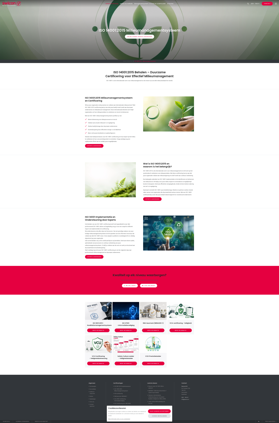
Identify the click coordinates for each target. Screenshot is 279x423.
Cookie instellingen (159, 416)
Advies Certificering (112, 4)
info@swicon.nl (185, 399)
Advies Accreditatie (126, 4)
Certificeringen (118, 383)
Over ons (92, 401)
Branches (170, 4)
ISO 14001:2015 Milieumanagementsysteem (121, 389)
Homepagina (93, 386)
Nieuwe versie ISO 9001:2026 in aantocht (156, 387)
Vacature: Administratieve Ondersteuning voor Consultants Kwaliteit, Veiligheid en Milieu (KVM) (157, 397)
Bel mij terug (131, 285)
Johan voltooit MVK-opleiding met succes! (156, 402)
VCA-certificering (118, 393)
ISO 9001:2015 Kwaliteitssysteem (122, 386)
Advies (91, 396)
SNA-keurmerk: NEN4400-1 (120, 396)
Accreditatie (93, 389)
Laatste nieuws (152, 383)
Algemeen (92, 383)
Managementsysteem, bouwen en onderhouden (150, 4)
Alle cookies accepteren (159, 411)
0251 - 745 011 (184, 397)
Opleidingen (93, 399)
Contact (267, 3)
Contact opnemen (92, 405)
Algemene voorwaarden (22, 421)
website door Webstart (41, 421)
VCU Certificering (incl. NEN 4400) (122, 403)
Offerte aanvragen (94, 146)
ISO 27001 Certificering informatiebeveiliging (120, 399)
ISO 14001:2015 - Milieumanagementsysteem (145, 61)
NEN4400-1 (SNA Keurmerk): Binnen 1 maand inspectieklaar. (157, 391)
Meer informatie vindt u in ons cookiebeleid (119, 419)
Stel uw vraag (149, 285)
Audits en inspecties (92, 392)
